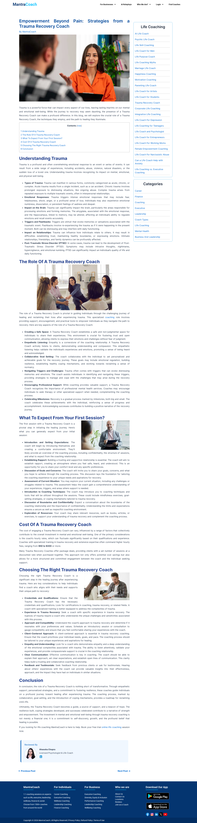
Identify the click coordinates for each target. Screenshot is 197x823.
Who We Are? (142, 4)
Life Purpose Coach (145, 56)
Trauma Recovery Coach (147, 102)
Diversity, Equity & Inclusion (96, 797)
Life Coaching (142, 225)
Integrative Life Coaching (148, 114)
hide (79, 126)
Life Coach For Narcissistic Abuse (152, 154)
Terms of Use (99, 820)
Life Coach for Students (147, 97)
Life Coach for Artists (146, 91)
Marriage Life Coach (145, 68)
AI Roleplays (126, 4)
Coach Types (141, 219)
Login (158, 4)
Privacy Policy (74, 820)
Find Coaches (174, 4)
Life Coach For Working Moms (150, 143)
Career (138, 190)
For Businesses (106, 4)
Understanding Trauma (32, 131)
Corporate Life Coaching (147, 108)
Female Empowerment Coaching (151, 148)
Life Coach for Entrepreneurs (149, 137)
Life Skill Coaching (144, 45)
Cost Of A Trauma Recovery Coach (38, 142)
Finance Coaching (61, 808)
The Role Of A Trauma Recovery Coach (40, 135)
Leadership (140, 214)
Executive (140, 208)
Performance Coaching (94, 801)
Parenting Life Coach (145, 85)
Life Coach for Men (145, 51)
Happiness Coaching (145, 74)
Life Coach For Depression (148, 120)
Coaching (140, 202)
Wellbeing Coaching (93, 808)
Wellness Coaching (62, 801)
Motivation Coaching (145, 79)
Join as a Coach (121, 805)
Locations (119, 799)
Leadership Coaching (63, 804)
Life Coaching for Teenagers (149, 125)
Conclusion (27, 149)
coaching (109, 317)
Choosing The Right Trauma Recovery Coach (43, 145)
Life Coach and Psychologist (149, 131)
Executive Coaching (62, 797)
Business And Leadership (147, 237)
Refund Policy (86, 820)
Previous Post (26, 771)
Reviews (118, 802)
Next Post (124, 771)
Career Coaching (61, 794)
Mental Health (142, 231)
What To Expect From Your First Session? (41, 138)
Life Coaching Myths (145, 62)
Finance (139, 196)
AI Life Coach (142, 33)
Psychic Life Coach (144, 39)
